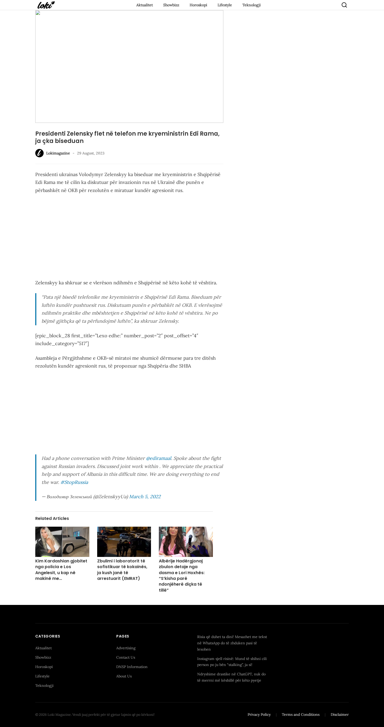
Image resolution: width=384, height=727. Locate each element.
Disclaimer (340, 714)
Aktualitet (144, 5)
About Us (124, 676)
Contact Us (125, 657)
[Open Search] (344, 5)
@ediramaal (158, 458)
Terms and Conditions (300, 714)
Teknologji (251, 5)
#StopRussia (74, 482)
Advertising (126, 648)
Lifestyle (225, 5)
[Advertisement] (129, 237)
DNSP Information (132, 666)
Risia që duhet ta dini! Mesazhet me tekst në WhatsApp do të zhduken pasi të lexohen (232, 643)
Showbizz (171, 5)
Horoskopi (198, 5)
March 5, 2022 (145, 497)
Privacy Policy (259, 714)
